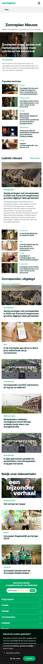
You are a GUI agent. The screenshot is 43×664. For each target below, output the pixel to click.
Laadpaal (6, 623)
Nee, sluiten (16, 658)
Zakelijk (5, 611)
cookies (29, 638)
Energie (5, 628)
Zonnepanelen (8, 617)
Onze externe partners (13, 653)
